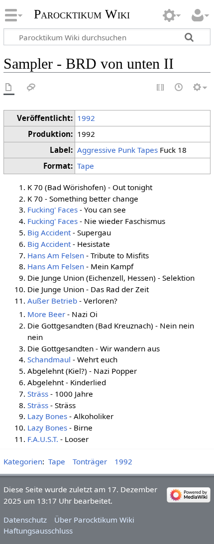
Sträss (37, 394)
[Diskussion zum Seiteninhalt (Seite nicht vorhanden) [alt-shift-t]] (31, 88)
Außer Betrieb (52, 301)
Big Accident (49, 232)
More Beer (46, 314)
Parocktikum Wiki (82, 13)
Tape (85, 166)
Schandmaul (49, 359)
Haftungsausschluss (38, 531)
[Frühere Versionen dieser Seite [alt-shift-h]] (179, 88)
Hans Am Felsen (55, 255)
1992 (86, 118)
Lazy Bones (47, 416)
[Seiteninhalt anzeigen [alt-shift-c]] (8, 88)
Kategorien (22, 461)
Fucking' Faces (52, 210)
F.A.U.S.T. (42, 439)
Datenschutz (25, 520)
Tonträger (90, 461)
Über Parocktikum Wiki (94, 520)
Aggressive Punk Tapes (117, 150)
